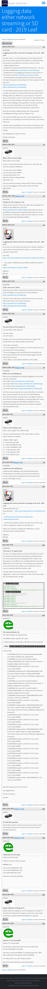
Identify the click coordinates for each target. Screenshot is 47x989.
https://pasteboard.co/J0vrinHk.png (27, 70)
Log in (3, 39)
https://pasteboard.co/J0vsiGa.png (14, 87)
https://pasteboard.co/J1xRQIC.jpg (14, 295)
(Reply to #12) (19, 809)
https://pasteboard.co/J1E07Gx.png (31, 384)
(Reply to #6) (19, 368)
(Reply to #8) (18, 462)
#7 (44, 368)
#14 (43, 838)
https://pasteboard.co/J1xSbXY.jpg (14, 303)
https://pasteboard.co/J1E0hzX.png (23, 386)
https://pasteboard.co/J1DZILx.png (22, 381)
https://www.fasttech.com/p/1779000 (15, 267)
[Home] (5, 3)
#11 (43, 545)
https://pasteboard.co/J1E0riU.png (30, 389)
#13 (43, 809)
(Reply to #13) (19, 838)
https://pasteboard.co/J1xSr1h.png (14, 306)
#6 (44, 314)
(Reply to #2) (19, 196)
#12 (43, 615)
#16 (43, 924)
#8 (44, 415)
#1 (44, 47)
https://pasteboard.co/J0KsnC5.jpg (14, 210)
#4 (44, 225)
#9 (44, 462)
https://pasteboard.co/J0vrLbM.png (14, 85)
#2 (44, 145)
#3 (44, 196)
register (10, 39)
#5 (44, 281)
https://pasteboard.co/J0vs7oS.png (26, 75)
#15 (43, 895)
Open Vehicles (17, 3)
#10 (43, 487)
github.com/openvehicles (23, 983)
